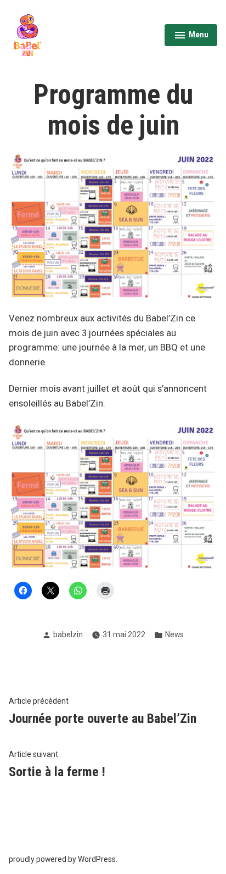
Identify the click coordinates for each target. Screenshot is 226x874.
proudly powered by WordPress (62, 859)
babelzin (68, 634)
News (174, 634)
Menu (190, 36)
